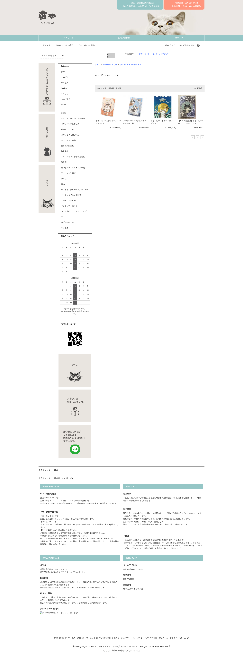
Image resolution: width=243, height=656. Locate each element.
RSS (181, 638)
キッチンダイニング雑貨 (71, 195)
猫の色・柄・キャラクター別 (73, 168)
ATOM (187, 638)
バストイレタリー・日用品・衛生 (74, 190)
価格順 (111, 88)
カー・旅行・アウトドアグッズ (74, 211)
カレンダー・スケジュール (130, 65)
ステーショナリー (110, 65)
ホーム (97, 65)
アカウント (69, 38)
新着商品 (64, 151)
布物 (63, 184)
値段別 (64, 162)
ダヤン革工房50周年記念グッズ (74, 119)
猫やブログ (170, 45)
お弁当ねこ (163, 54)
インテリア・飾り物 (69, 206)
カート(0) (179, 38)
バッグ (154, 54)
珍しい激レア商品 (87, 45)
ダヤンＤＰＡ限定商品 (70, 135)
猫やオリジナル (67, 129)
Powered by (107, 651)
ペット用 (64, 228)
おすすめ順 (101, 88)
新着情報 (46, 45)
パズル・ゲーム (67, 222)
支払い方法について (62, 638)
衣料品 (64, 179)
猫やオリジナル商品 (65, 45)
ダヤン (147, 54)
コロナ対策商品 (67, 146)
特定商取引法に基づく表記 (113, 638)
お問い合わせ (124, 38)
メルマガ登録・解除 (185, 45)
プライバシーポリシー (135, 638)
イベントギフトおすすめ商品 (73, 157)
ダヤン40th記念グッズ (70, 124)
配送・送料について (80, 638)
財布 (140, 54)
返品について (95, 638)
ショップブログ (170, 638)
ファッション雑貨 (68, 173)
